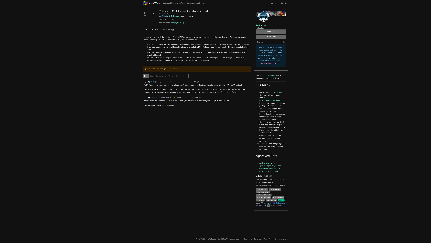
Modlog (281, 200)
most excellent (268, 75)
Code (271, 239)
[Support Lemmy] (204, 3)
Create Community (193, 3)
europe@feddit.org (177, 23)
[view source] (173, 19)
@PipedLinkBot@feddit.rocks (270, 168)
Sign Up (284, 3)
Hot (145, 76)
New (171, 76)
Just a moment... (153, 29)
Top (151, 76)
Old (177, 76)
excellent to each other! (271, 100)
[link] (165, 19)
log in (157, 69)
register (165, 69)
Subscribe (271, 32)
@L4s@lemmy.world (267, 163)
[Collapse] (145, 82)
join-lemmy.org (281, 239)
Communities (168, 3)
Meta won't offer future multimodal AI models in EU (184, 11)
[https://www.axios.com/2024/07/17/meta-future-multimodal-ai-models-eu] (153, 14)
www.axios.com (164, 14)
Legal (250, 239)
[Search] (272, 3)
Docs (265, 239)
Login (277, 3)
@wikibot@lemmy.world (268, 171)
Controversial (161, 76)
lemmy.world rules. (275, 92)
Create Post (180, 3)
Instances (258, 239)
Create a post (271, 37)
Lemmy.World (153, 3)
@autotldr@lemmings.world (270, 166)
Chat (185, 76)
